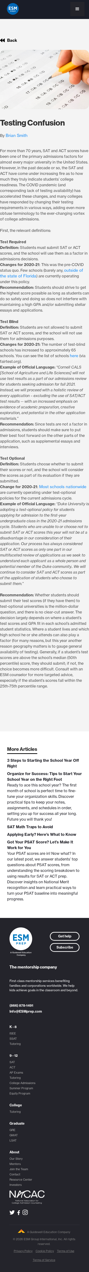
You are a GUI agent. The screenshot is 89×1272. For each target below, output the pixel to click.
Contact (14, 1174)
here (74, 355)
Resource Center (20, 1179)
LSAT (13, 1140)
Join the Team (18, 1169)
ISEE (12, 1033)
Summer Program (21, 1088)
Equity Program (19, 1093)
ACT (12, 1067)
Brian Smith (17, 135)
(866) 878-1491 (21, 1005)
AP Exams (16, 1072)
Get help (64, 936)
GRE (12, 1130)
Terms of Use (65, 1251)
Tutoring (15, 1044)
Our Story (16, 1158)
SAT (12, 1062)
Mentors (15, 1164)
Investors (15, 1185)
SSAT (13, 1038)
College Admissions (22, 1083)
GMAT (13, 1135)
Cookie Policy (45, 1251)
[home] (12, 9)
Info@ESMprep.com (25, 1011)
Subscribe (64, 947)
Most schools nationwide (62, 486)
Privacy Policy (23, 1251)
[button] (77, 9)
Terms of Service (44, 1260)
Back (12, 40)
